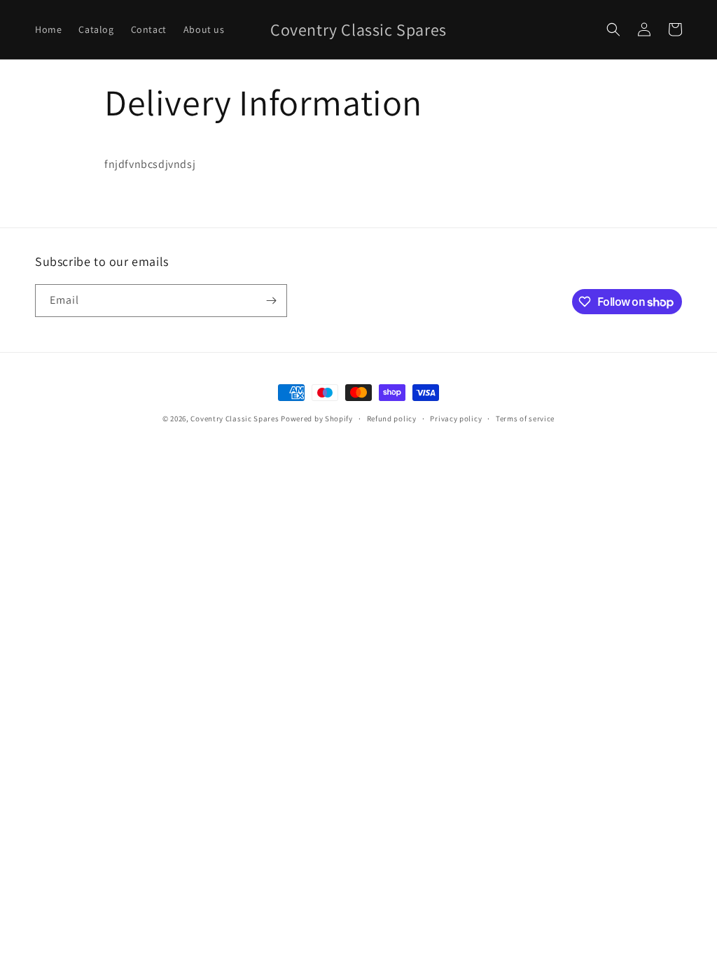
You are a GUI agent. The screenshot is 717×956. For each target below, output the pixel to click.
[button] (613, 29)
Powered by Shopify (317, 418)
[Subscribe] (271, 300)
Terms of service (525, 418)
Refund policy (392, 418)
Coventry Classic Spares (234, 418)
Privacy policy (456, 418)
